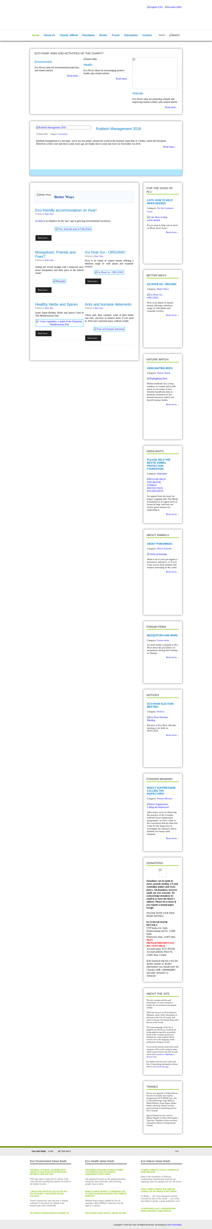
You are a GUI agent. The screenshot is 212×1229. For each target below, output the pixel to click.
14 (126, 172)
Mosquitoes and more (162, 635)
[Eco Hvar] (50, 10)
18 (145, 172)
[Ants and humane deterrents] (109, 329)
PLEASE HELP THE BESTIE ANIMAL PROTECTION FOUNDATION (158, 464)
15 (131, 172)
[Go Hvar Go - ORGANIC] (109, 272)
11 (111, 172)
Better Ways (49, 214)
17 (141, 172)
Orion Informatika (174, 1225)
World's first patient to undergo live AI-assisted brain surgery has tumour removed (105, 1193)
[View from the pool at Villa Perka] (73, 229)
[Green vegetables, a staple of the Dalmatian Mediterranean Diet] (59, 324)
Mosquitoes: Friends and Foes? (55, 254)
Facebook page (162, 1066)
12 (116, 172)
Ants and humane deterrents (108, 304)
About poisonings (159, 543)
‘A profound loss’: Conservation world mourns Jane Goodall (158, 1210)
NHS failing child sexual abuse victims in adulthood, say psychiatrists (105, 1214)
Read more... (73, 75)
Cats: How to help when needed (160, 202)
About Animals (164, 548)
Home (51, 1151)
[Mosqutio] (59, 281)
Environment (62, 134)
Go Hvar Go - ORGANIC (105, 252)
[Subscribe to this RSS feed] (131, 186)
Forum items (163, 640)
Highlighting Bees (160, 368)
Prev (151, 256)
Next (156, 256)
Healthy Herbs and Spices (56, 304)
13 (121, 172)
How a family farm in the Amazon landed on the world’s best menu (159, 1190)
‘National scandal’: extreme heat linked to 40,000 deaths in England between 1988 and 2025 (48, 1172)
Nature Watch (163, 373)
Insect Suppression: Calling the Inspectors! (161, 791)
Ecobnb (39, 221)
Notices (160, 711)
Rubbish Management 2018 (118, 129)
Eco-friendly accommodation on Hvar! (66, 210)
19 (150, 172)
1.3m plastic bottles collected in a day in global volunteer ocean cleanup (49, 1193)
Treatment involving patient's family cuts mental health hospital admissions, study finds (104, 1172)
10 (106, 172)
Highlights (162, 473)
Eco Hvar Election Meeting (160, 705)
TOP (177, 1151)
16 (136, 172)
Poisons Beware (164, 798)
